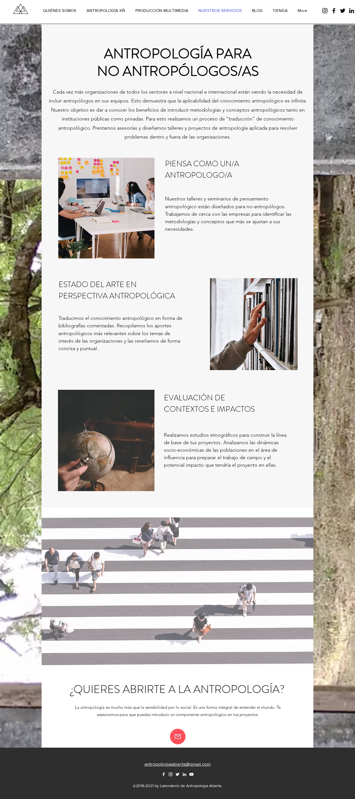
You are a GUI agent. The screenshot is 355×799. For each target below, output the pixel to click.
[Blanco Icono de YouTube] (191, 774)
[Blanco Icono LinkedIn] (184, 774)
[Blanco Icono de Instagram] (170, 774)
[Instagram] (324, 10)
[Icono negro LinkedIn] (351, 10)
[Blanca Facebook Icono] (163, 774)
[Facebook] (333, 10)
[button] (177, 736)
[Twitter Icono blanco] (177, 774)
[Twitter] (342, 10)
